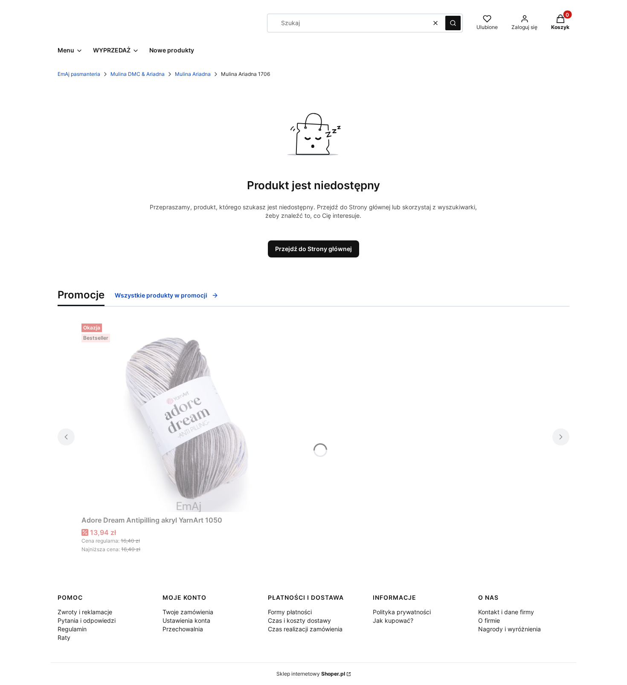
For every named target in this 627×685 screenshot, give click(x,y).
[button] (453, 23)
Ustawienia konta (186, 620)
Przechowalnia (183, 629)
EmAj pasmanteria (79, 74)
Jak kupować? (393, 620)
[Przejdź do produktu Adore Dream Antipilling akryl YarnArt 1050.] (188, 416)
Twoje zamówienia (188, 612)
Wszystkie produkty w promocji (161, 295)
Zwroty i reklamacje (85, 612)
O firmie (489, 620)
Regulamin (72, 629)
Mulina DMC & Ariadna (137, 74)
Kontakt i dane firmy (506, 612)
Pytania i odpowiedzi (87, 620)
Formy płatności (290, 612)
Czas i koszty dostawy (299, 620)
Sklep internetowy (310, 674)
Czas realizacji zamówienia (305, 629)
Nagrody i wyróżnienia (509, 629)
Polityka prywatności (402, 612)
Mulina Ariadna (193, 74)
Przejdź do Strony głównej (313, 248)
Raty (64, 637)
